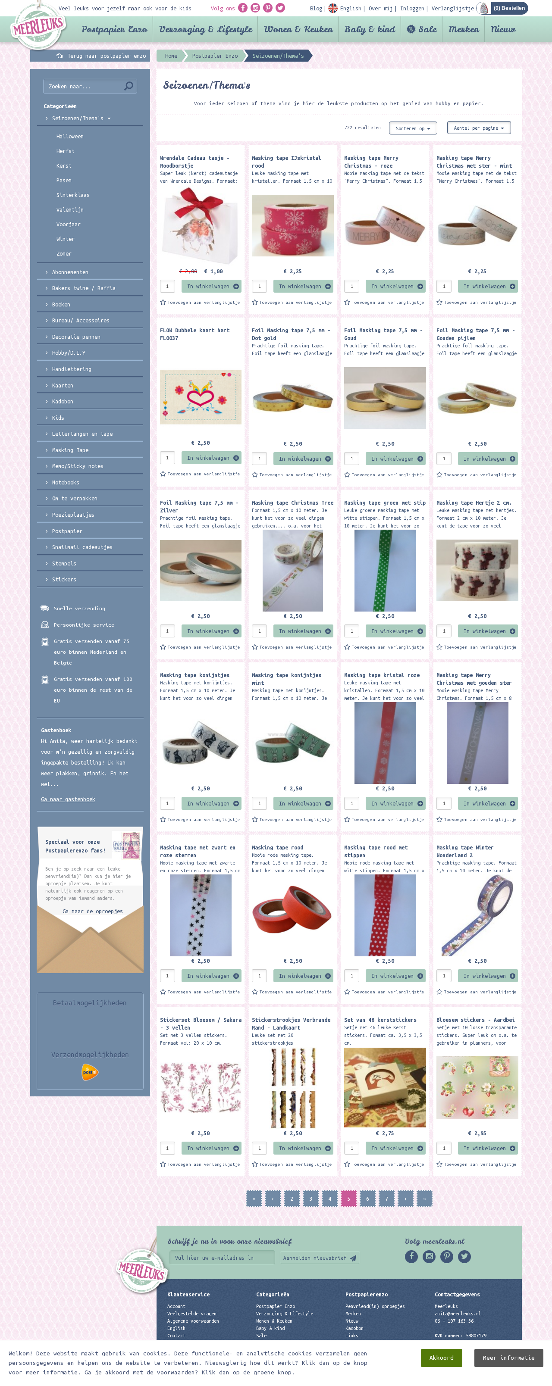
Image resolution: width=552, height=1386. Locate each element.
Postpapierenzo (366, 1294)
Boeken (61, 304)
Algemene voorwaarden (193, 1321)
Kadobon (62, 401)
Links (351, 1335)
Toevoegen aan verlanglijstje (204, 302)
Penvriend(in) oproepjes (375, 1306)
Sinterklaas (73, 195)
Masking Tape (70, 450)
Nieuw (503, 29)
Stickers (64, 579)
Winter (65, 239)
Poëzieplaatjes (73, 515)
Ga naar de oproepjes (93, 911)
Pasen (64, 180)
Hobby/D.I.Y (68, 353)
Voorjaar (68, 224)
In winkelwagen (208, 286)
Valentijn (70, 209)
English (176, 1328)
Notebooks (65, 482)
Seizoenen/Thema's (79, 118)
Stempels (64, 563)
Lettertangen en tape (82, 434)
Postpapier (67, 531)
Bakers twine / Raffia (84, 288)
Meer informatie (509, 1358)
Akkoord (442, 1358)
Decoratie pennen (76, 337)
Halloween (70, 136)
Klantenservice (188, 1294)
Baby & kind (370, 29)
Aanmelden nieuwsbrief (315, 1258)
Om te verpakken (74, 498)
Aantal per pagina (477, 128)
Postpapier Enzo (114, 29)
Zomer (64, 253)
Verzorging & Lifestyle (205, 29)
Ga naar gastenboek (68, 799)
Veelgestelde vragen (191, 1313)
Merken (463, 29)
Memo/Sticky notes (78, 466)
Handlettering (71, 369)
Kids (58, 418)
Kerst (64, 165)
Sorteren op (411, 128)
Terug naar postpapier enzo (106, 56)
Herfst (65, 151)
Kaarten (62, 385)
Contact (176, 1335)
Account (176, 1306)
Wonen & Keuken (298, 29)
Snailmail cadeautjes (82, 547)
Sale (427, 29)
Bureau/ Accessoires (81, 320)
